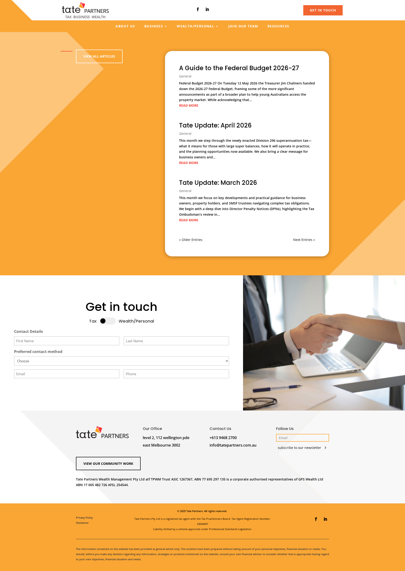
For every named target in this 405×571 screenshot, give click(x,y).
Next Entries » (304, 239)
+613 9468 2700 (223, 437)
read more (188, 105)
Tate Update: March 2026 (218, 182)
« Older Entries (190, 239)
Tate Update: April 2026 (215, 125)
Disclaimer (82, 522)
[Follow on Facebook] (198, 9)
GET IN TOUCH (323, 10)
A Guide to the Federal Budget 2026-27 (239, 68)
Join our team (243, 26)
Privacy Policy (84, 517)
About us (125, 26)
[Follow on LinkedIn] (207, 9)
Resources (278, 26)
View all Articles (99, 56)
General (185, 76)
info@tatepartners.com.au (233, 445)
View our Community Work (108, 463)
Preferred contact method (38, 351)
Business (153, 26)
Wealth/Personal (195, 26)
